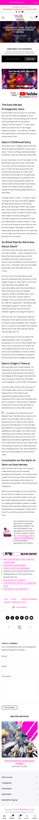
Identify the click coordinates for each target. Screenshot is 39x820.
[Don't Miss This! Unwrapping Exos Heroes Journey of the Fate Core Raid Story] (8, 627)
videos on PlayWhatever (24, 538)
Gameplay (32, 599)
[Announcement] (17, 2)
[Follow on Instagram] (19, 11)
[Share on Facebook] (7, 618)
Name (5, 656)
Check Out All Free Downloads (16, 568)
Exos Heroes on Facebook (14, 580)
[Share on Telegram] (26, 618)
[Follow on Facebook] (16, 11)
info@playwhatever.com (21, 7)
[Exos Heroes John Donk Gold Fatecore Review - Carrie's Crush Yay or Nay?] (30, 627)
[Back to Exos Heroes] (19, 627)
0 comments (21, 607)
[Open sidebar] (2, 412)
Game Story (24, 600)
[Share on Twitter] (12, 618)
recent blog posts (24, 536)
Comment (7, 676)
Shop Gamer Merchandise (14, 565)
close (35, 2)
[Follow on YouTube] (23, 11)
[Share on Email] (31, 618)
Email (4, 666)
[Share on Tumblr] (22, 618)
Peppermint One (27, 812)
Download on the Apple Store (15, 589)
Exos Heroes (7, 600)
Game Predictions (16, 600)
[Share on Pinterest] (17, 618)
